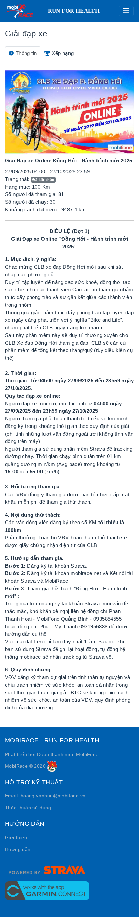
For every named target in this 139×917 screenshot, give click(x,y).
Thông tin (25, 53)
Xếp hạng (62, 53)
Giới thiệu (16, 837)
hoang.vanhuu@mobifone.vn (53, 795)
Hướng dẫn (18, 849)
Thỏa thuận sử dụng (28, 807)
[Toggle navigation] (126, 11)
